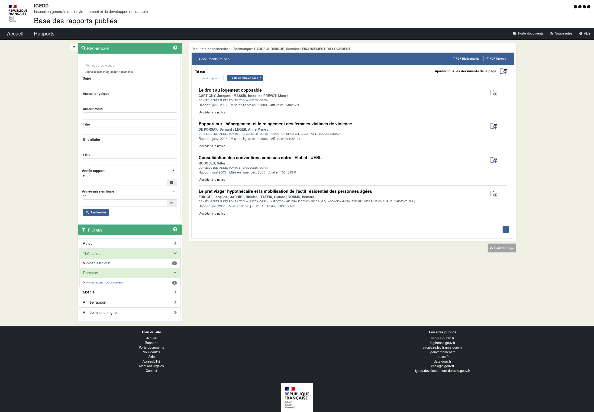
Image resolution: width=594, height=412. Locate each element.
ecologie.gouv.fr (442, 366)
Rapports (151, 342)
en (85, 175)
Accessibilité (151, 361)
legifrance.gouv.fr (442, 342)
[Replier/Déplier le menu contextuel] (74, 47)
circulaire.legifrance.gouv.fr (442, 347)
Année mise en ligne (100, 312)
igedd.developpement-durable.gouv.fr (442, 370)
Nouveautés (151, 352)
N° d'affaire (91, 139)
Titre (86, 124)
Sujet (87, 78)
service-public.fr (442, 338)
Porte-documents (151, 347)
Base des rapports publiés (75, 20)
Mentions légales (151, 366)
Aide (151, 356)
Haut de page (503, 248)
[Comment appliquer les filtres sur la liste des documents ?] (175, 229)
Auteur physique (96, 93)
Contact (151, 370)
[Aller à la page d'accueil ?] (588, 6)
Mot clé (89, 292)
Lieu (86, 154)
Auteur (88, 243)
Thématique (93, 253)
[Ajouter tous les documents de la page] (503, 72)
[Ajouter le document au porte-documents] (493, 93)
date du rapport (209, 78)
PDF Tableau (497, 58)
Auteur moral (93, 108)
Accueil (151, 338)
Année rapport (94, 302)
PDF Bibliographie (467, 58)
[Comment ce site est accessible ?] (576, 6)
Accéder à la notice (212, 112)
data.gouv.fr (442, 361)
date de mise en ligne (245, 78)
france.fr (442, 356)
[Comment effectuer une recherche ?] (175, 47)
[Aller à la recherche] (585, 6)
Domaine (90, 272)
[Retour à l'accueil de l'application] (297, 397)
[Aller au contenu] (580, 6)
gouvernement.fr (442, 352)
